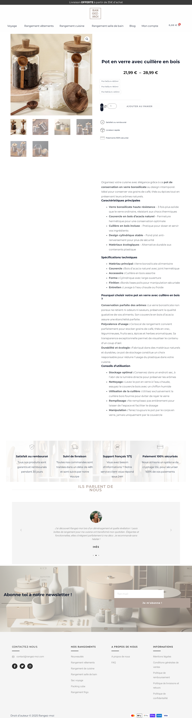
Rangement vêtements (39, 25)
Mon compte (150, 25)
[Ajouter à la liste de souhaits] (101, 107)
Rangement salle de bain (107, 25)
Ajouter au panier (139, 106)
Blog (132, 25)
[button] (87, 39)
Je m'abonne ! (152, 603)
